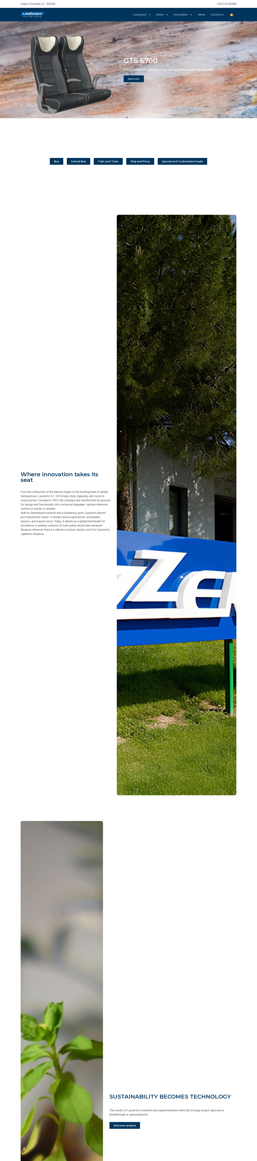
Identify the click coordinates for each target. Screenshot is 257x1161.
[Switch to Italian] (231, 14)
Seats (160, 14)
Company (139, 14)
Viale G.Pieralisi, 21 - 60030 (38, 4)
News (201, 14)
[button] (123, 117)
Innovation (181, 14)
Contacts (216, 14)
